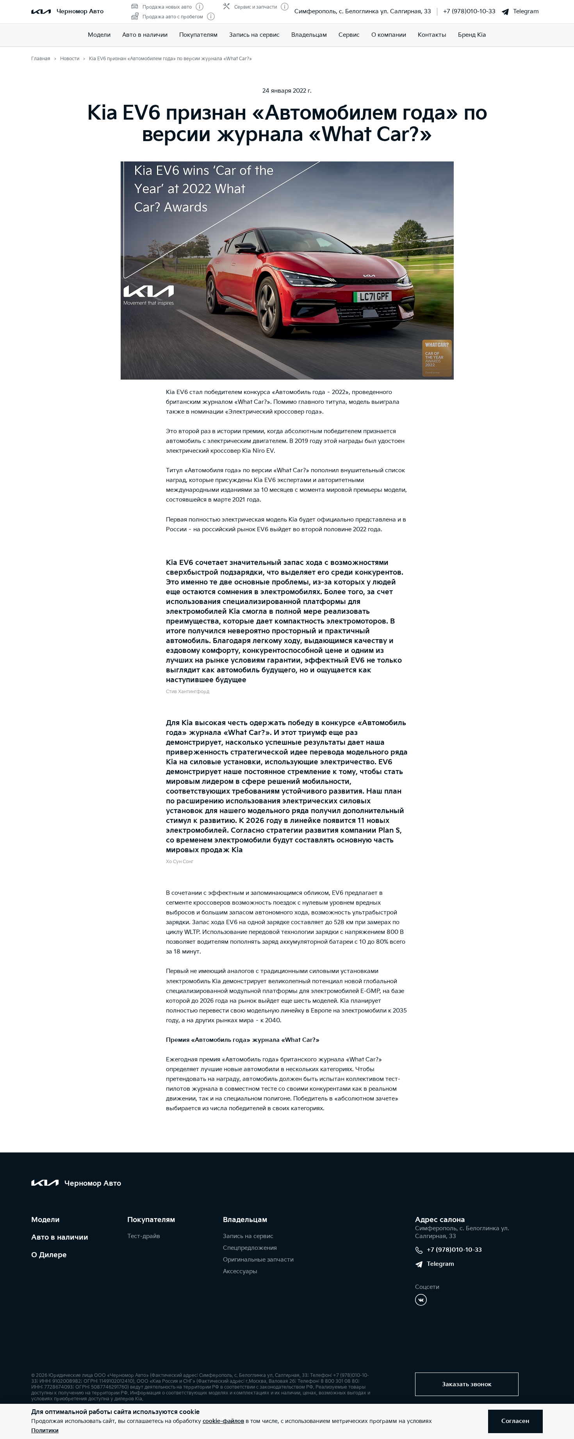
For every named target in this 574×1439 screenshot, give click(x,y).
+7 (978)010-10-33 (469, 11)
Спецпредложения (250, 1248)
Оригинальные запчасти (258, 1259)
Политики (45, 1430)
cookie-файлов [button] (223, 1421)
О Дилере (49, 1255)
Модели (99, 35)
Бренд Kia (472, 35)
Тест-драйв (143, 1236)
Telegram (526, 11)
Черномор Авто (80, 11)
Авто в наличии (145, 35)
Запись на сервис (254, 35)
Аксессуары (240, 1271)
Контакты (432, 35)
